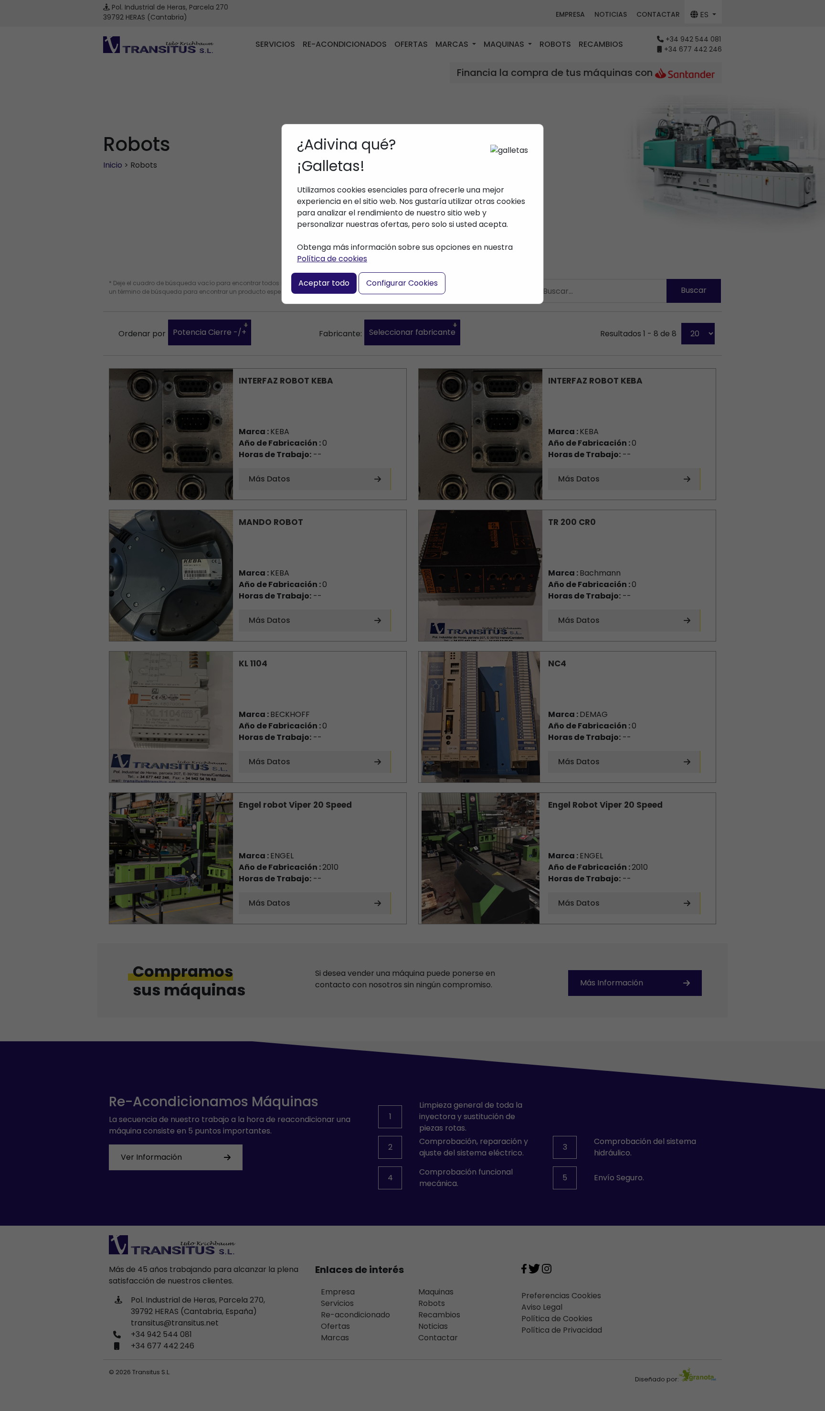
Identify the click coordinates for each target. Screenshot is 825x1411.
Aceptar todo (323, 283)
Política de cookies (332, 258)
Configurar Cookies (402, 283)
